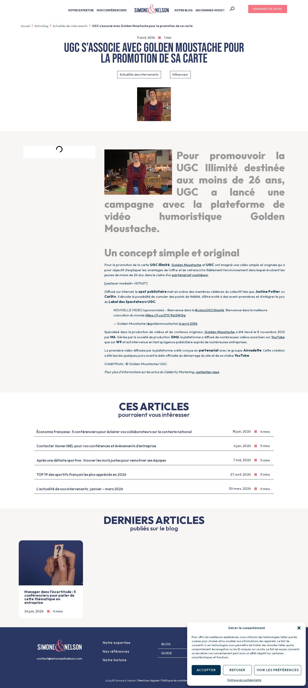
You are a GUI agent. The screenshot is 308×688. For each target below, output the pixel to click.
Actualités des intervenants (70, 26)
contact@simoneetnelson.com (59, 658)
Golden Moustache (186, 265)
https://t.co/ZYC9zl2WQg (165, 315)
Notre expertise (117, 642)
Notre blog (41, 26)
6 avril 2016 (188, 323)
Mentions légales (149, 680)
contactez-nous (207, 372)
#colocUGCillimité (209, 310)
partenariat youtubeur (190, 275)
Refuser (237, 670)
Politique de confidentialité (244, 680)
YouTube (278, 337)
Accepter (206, 670)
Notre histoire (115, 660)
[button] (299, 628)
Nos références (116, 651)
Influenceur (180, 74)
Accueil (25, 26)
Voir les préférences (278, 670)
